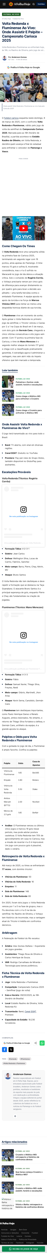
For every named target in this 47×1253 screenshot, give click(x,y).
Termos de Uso (7, 1243)
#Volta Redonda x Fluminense (14, 1063)
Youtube (40, 1243)
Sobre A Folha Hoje (8, 1239)
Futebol (35, 1233)
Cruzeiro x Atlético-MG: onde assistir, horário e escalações (29, 1189)
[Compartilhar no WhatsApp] (42, 1043)
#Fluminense (25, 1059)
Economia (25, 1233)
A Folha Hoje (6, 19)
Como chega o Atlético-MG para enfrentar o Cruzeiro (28, 397)
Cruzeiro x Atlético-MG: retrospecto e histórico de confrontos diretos (27, 1157)
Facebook (20, 1243)
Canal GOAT (30, 1011)
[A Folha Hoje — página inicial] (19, 4)
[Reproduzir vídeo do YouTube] (23, 228)
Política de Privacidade (27, 1239)
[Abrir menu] (4, 4)
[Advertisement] (23, 187)
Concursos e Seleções (10, 1233)
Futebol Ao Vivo (11, 14)
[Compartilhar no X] (11, 1049)
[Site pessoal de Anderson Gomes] (15, 1116)
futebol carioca (11, 118)
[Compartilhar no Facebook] (4, 1049)
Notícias (4, 1230)
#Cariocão (13, 1059)
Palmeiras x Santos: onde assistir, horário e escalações (29, 383)
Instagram (30, 1243)
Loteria (19, 1236)
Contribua (41, 4)
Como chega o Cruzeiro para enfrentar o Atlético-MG (29, 411)
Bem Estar (23, 1230)
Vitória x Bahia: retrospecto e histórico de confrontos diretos (30, 1205)
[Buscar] (33, 4)
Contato (28, 1236)
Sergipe (13, 1230)
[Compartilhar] (35, 1043)
